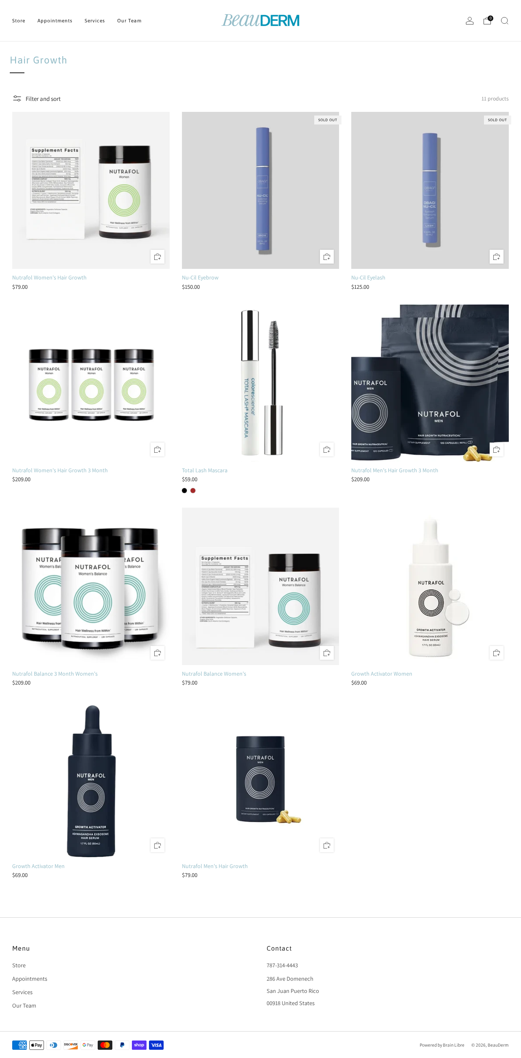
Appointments (54, 21)
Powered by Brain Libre (442, 1045)
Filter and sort (43, 99)
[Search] (505, 21)
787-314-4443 (282, 965)
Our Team (129, 21)
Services (95, 21)
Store (18, 21)
